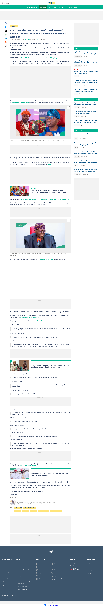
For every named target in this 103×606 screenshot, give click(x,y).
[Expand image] (68, 107)
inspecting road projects (20, 103)
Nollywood (69, 7)
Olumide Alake (27, 39)
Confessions (77, 56)
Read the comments (44, 321)
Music (55, 7)
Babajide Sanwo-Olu (46, 259)
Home (11, 23)
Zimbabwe (25, 511)
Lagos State (18, 507)
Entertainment (31, 7)
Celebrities (43, 7)
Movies (49, 7)
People (76, 85)
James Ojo (38, 39)
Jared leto (33, 511)
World (76, 138)
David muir (18, 511)
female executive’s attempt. (29, 317)
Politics (76, 76)
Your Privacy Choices (53, 605)
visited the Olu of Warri (28, 465)
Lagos (49, 164)
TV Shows (61, 7)
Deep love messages (55, 511)
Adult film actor (43, 511)
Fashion (75, 7)
